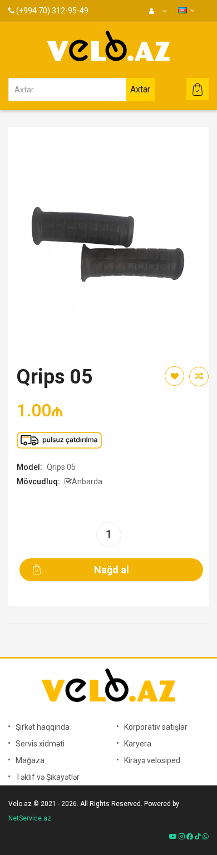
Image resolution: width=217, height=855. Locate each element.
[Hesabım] (156, 11)
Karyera (137, 743)
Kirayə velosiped (152, 760)
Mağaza (30, 760)
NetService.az (29, 818)
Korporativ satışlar (156, 727)
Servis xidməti (40, 743)
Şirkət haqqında (43, 727)
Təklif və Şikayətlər (48, 777)
